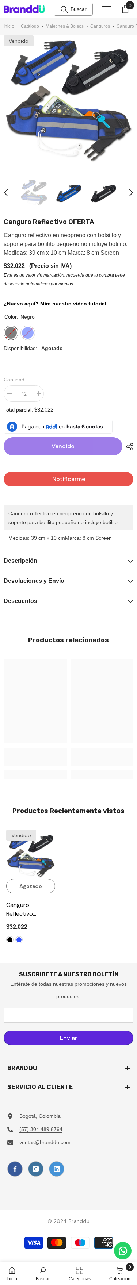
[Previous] (5, 192)
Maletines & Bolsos (65, 26)
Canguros (100, 26)
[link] (35, 757)
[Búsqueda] (64, 9)
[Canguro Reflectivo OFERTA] (30, 854)
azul (19, 939)
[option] (33, 192)
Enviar (68, 1038)
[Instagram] (35, 1169)
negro (10, 939)
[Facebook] (15, 1169)
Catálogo (30, 26)
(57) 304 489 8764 (40, 1129)
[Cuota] (127, 446)
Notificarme (68, 479)
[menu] (106, 9)
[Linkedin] (56, 1169)
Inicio (9, 26)
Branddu (79, 1221)
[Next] (131, 192)
